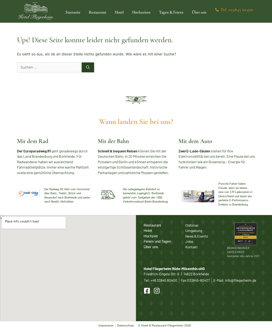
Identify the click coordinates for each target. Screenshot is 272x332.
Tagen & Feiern (171, 12)
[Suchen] (88, 67)
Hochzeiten (141, 12)
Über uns (199, 12)
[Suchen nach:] (49, 67)
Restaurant (97, 12)
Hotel (119, 12)
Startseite (72, 12)
